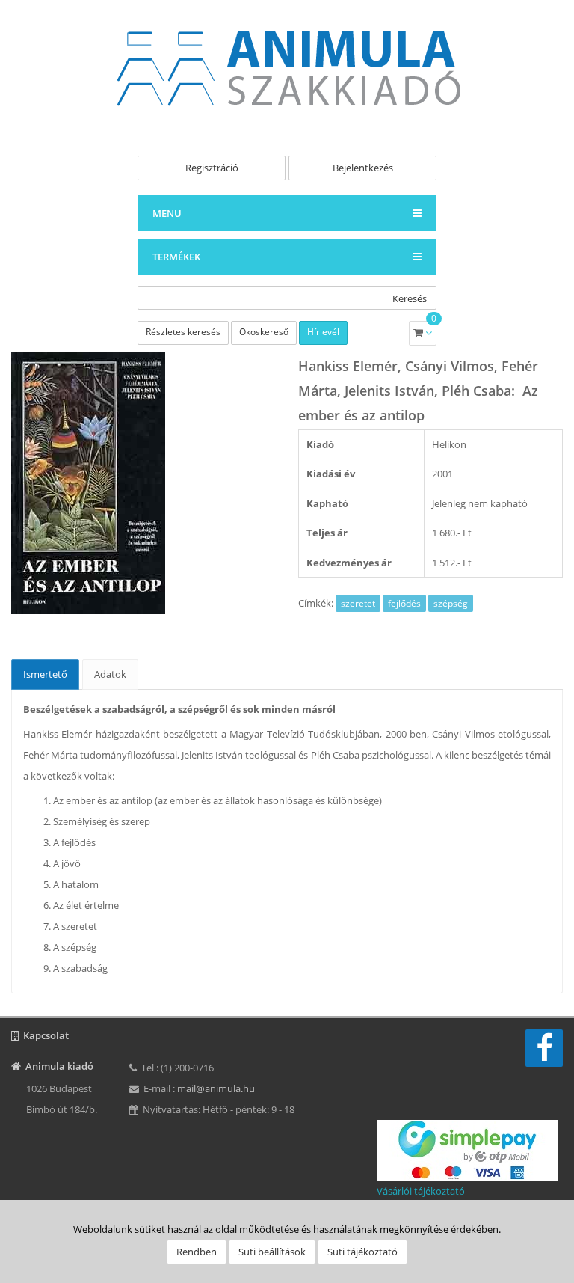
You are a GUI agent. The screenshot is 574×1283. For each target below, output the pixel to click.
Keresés (409, 298)
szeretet (358, 603)
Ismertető (45, 674)
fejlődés (404, 603)
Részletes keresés (183, 331)
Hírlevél (323, 331)
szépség (450, 603)
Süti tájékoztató (362, 1251)
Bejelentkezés (363, 167)
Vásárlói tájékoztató (421, 1191)
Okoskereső (263, 331)
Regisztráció (211, 167)
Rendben (196, 1251)
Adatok (110, 674)
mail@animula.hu (216, 1088)
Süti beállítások (272, 1251)
